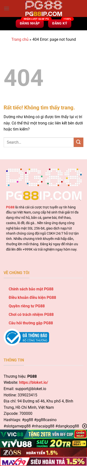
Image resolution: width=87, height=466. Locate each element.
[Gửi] (78, 142)
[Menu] (6, 8)
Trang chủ (20, 39)
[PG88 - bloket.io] (43, 8)
